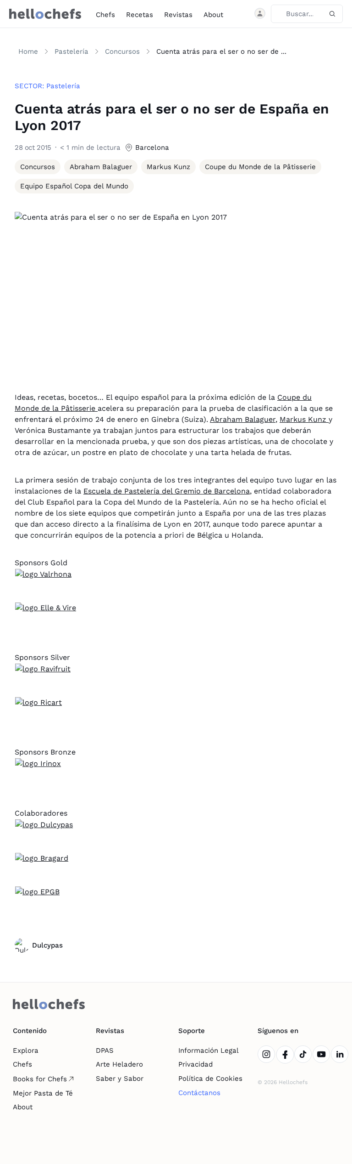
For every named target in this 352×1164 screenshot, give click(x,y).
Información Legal (208, 1050)
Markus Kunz (304, 419)
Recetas (139, 15)
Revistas (178, 15)
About (213, 15)
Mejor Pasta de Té (43, 1093)
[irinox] (176, 774)
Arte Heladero (119, 1064)
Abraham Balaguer (242, 419)
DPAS (105, 1050)
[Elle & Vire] (176, 619)
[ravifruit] (176, 680)
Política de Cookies (210, 1078)
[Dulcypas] (176, 835)
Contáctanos (199, 1093)
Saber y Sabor (119, 1078)
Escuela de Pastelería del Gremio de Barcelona (166, 491)
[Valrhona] (176, 585)
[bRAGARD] (176, 869)
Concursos (122, 51)
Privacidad (195, 1064)
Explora (25, 1050)
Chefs (105, 15)
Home (28, 51)
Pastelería (71, 51)
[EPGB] (176, 903)
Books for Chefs (40, 1079)
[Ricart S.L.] (176, 713)
